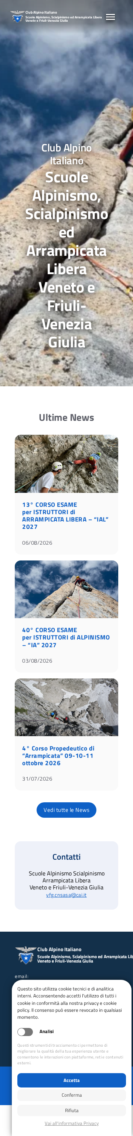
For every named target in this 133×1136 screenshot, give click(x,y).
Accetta (72, 1080)
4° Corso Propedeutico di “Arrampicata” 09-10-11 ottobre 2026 (58, 756)
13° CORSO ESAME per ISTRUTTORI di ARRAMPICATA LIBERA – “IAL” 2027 (65, 515)
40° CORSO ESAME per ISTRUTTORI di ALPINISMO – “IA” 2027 (66, 637)
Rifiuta (72, 1110)
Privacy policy (71, 1123)
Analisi (47, 1031)
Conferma (72, 1095)
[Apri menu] (110, 17)
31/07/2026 (37, 778)
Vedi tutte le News (66, 810)
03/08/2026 (37, 660)
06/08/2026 (37, 542)
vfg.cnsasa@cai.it (66, 895)
